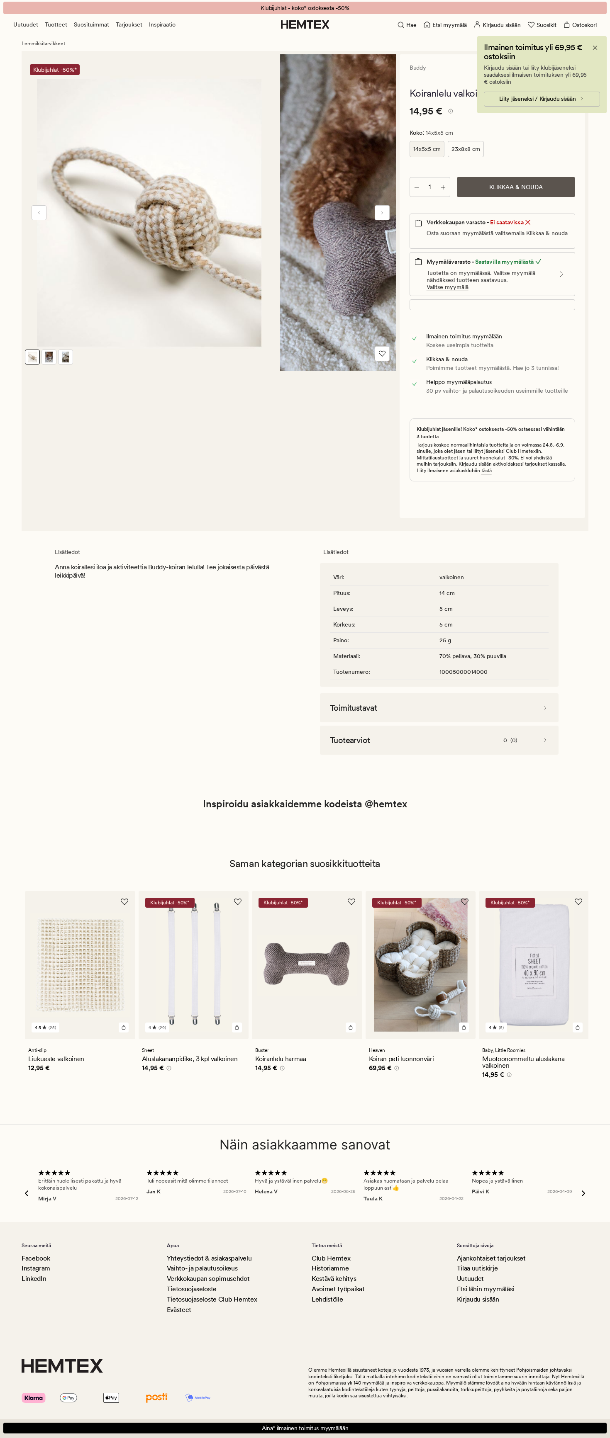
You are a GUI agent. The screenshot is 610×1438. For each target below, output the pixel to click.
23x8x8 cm (465, 149)
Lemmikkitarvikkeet (43, 43)
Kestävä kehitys (334, 1279)
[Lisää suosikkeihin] (382, 353)
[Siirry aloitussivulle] (305, 24)
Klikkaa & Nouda (516, 187)
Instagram (36, 1268)
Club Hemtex (331, 1258)
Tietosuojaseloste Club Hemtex (212, 1299)
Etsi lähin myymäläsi (486, 1289)
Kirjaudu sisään (478, 1299)
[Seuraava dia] (382, 212)
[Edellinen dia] (39, 212)
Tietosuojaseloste (192, 1289)
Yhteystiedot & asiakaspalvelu (209, 1258)
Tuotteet (56, 24)
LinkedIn (34, 1279)
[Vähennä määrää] (416, 187)
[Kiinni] (595, 48)
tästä (486, 471)
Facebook (36, 1258)
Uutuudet (25, 24)
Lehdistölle (327, 1299)
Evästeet (179, 1310)
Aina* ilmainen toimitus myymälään (305, 1428)
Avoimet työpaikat (338, 1289)
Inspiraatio (162, 24)
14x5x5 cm (427, 149)
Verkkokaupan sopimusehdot (208, 1279)
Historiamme (330, 1268)
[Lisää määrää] (443, 187)
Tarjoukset (129, 24)
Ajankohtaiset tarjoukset (491, 1258)
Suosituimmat (91, 24)
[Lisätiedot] (449, 112)
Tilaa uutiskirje (477, 1268)
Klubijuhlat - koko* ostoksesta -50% (305, 8)
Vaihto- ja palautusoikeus (202, 1268)
